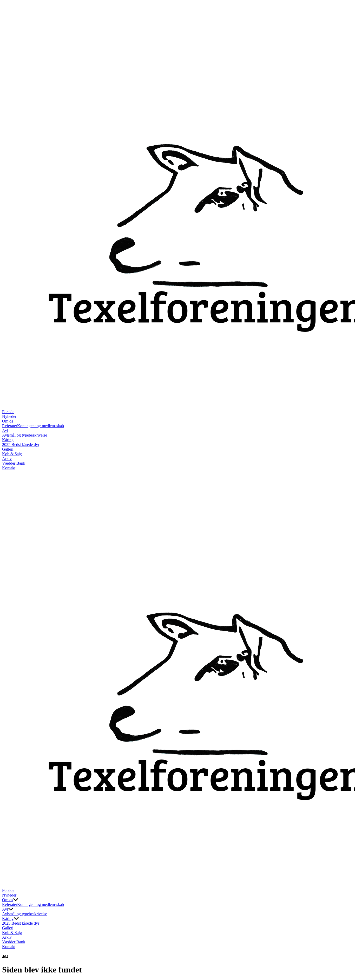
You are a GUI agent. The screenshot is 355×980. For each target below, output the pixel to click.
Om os (7, 421)
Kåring (8, 440)
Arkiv (7, 458)
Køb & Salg (12, 454)
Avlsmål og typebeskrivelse (24, 435)
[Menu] (7, 883)
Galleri (7, 449)
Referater (9, 426)
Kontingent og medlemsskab (40, 426)
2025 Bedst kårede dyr (20, 444)
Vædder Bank (13, 463)
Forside (8, 412)
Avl (5, 430)
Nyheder (9, 416)
